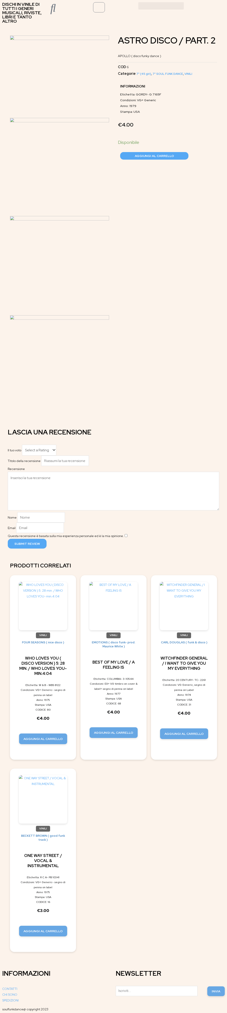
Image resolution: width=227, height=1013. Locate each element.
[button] (161, 6)
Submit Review (27, 544)
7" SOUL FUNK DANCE (168, 74)
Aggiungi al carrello (154, 156)
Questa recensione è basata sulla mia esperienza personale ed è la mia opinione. (66, 536)
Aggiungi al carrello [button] (43, 739)
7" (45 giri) (143, 74)
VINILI (188, 74)
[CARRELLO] (99, 7)
